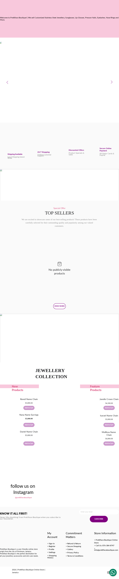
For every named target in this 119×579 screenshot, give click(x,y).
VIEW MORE (59, 306)
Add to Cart (29, 408)
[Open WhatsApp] (113, 572)
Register (52, 546)
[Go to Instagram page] (108, 572)
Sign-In (52, 544)
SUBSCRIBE (98, 519)
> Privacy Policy (72, 553)
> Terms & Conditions (74, 556)
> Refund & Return (73, 544)
